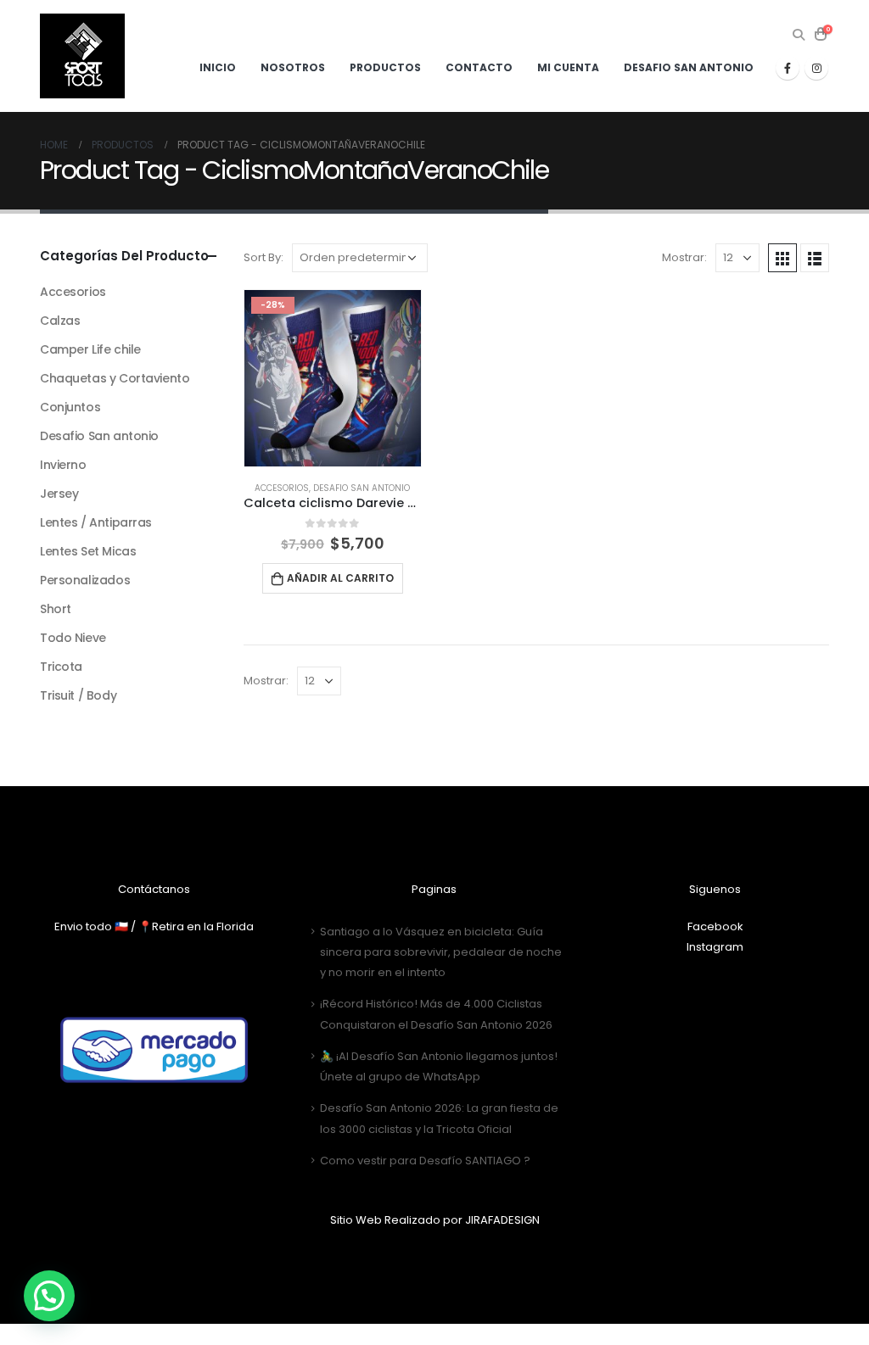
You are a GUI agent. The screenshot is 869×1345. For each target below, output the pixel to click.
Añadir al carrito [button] (340, 578)
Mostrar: (684, 257)
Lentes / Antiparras (96, 522)
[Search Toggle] (798, 35)
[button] (49, 1295)
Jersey (59, 493)
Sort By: (263, 257)
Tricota (61, 666)
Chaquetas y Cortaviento (114, 378)
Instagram (715, 947)
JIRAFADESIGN (502, 1220)
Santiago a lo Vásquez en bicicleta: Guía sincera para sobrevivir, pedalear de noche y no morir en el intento (441, 952)
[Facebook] (787, 68)
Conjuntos (70, 407)
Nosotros (293, 67)
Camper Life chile (90, 349)
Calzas (60, 320)
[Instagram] (816, 68)
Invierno (63, 464)
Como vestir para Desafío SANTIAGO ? (425, 1160)
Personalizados (85, 580)
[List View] (814, 257)
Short (55, 608)
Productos (385, 67)
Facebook (715, 926)
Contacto (479, 67)
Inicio (217, 67)
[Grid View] (782, 257)
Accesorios (282, 488)
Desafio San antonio (689, 67)
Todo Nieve (73, 637)
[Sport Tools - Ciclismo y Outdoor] (82, 56)
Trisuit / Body (78, 695)
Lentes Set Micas (88, 551)
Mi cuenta (568, 67)
